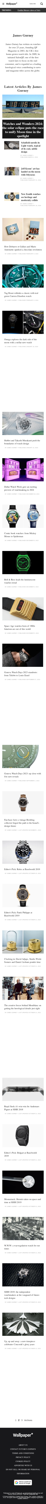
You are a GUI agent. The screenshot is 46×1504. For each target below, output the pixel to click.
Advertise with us (23, 1465)
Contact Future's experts (23, 1449)
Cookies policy (23, 1461)
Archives (28, 1420)
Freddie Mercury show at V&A (29, 10)
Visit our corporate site (30, 1494)
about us (23, 1445)
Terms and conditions (23, 1453)
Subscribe (33, 3)
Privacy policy (23, 1457)
